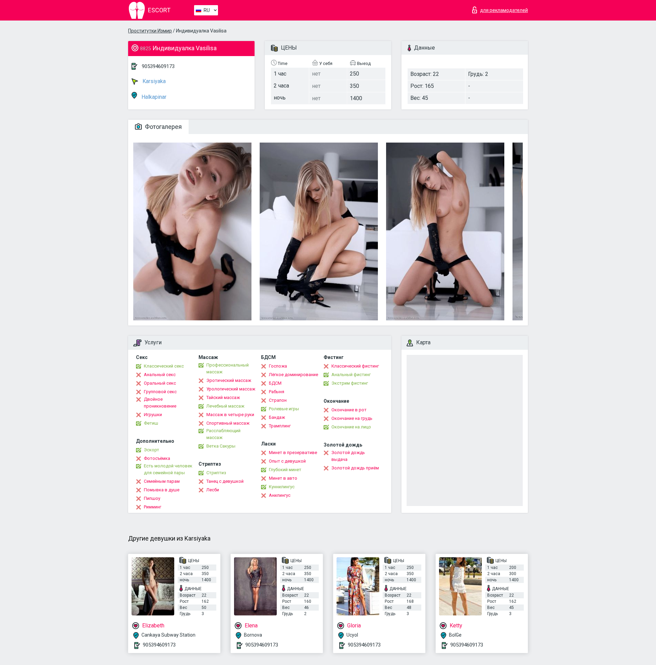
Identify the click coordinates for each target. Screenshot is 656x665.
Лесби (212, 489)
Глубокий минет (285, 469)
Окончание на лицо (351, 426)
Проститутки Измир (150, 31)
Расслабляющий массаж (223, 434)
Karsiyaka (153, 81)
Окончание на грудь (351, 418)
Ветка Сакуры (220, 446)
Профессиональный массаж (227, 368)
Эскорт (151, 449)
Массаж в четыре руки (230, 414)
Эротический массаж (228, 380)
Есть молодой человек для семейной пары (168, 469)
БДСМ (275, 383)
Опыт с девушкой (287, 461)
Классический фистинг (355, 366)
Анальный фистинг (351, 374)
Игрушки (153, 414)
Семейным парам (162, 481)
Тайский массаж (223, 397)
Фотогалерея (163, 126)
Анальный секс (160, 374)
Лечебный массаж (225, 406)
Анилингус (279, 495)
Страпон (278, 400)
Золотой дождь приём (355, 467)
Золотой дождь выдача (348, 456)
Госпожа (278, 366)
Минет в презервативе (293, 452)
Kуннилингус (282, 486)
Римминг (152, 506)
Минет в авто (283, 478)
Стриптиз (216, 472)
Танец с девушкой (225, 481)
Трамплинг (280, 425)
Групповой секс (160, 391)
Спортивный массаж (227, 423)
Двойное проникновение (160, 403)
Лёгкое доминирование (293, 374)
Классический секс (164, 366)
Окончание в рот (349, 409)
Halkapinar (153, 97)
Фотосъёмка (157, 458)
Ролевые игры (284, 408)
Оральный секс (160, 383)
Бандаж (277, 417)
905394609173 (158, 66)
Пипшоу (152, 498)
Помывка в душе (161, 489)
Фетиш (151, 423)
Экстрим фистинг (349, 383)
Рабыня (276, 391)
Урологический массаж (230, 388)
